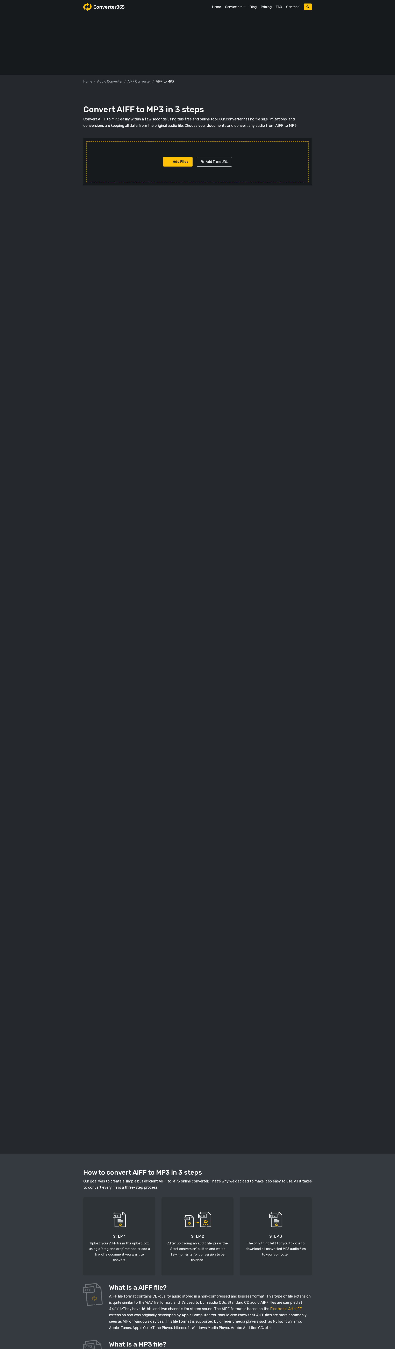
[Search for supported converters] (308, 6)
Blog (253, 7)
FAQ (279, 7)
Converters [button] (234, 7)
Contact (292, 7)
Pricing (266, 7)
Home (216, 7)
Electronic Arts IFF (286, 1309)
